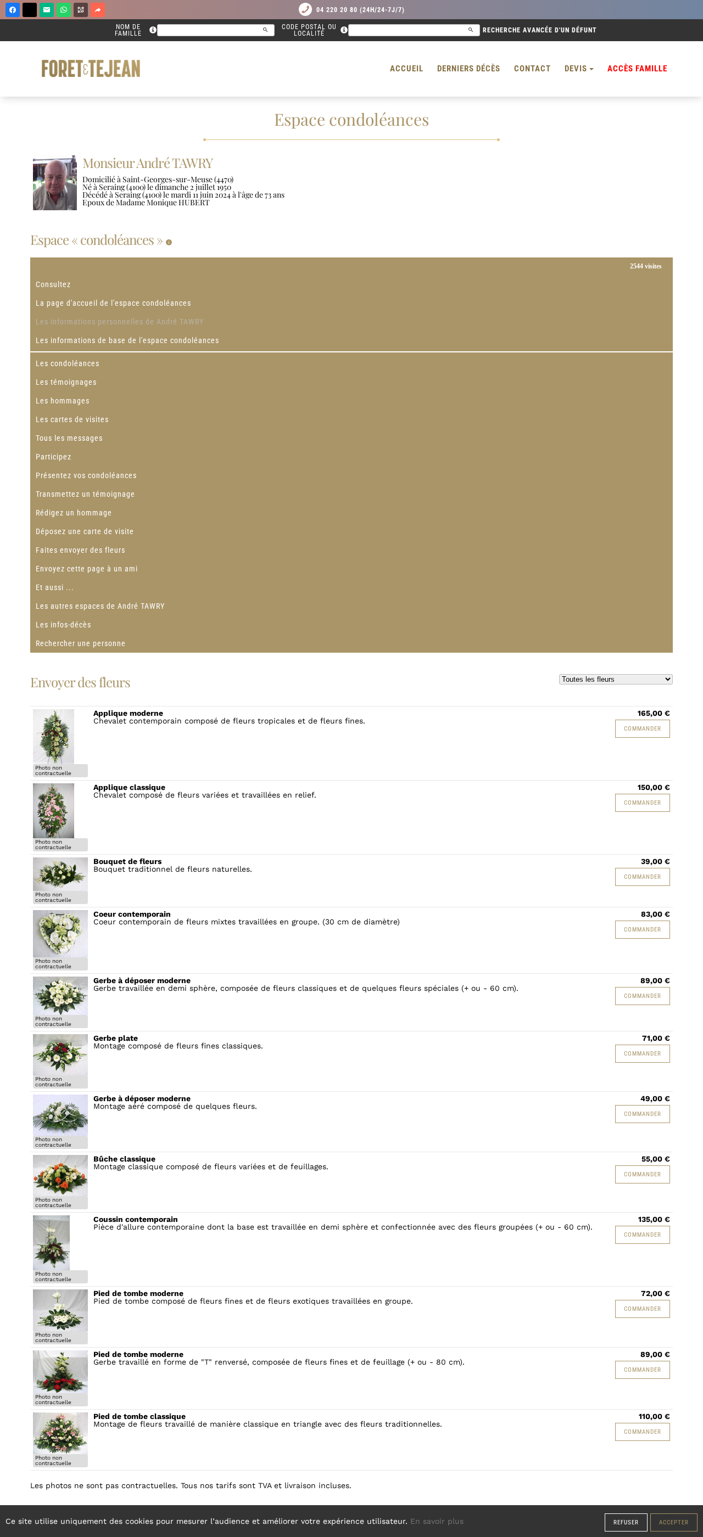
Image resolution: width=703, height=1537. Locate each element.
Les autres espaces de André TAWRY (100, 606)
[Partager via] (98, 10)
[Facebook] (12, 10)
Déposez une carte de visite (85, 531)
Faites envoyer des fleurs (80, 550)
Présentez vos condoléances (86, 475)
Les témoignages (66, 382)
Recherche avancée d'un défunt (540, 30)
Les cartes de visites (72, 419)
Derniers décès (468, 69)
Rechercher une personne (81, 643)
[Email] (47, 10)
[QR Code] (81, 10)
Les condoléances (67, 363)
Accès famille (637, 69)
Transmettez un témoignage (85, 494)
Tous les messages (69, 438)
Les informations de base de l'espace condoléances (127, 340)
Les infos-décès (63, 624)
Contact (532, 69)
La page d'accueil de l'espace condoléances (113, 303)
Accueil (406, 69)
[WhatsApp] (64, 10)
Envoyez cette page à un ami (87, 568)
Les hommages (63, 400)
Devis (576, 69)
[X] (30, 10)
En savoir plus (437, 1521)
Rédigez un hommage (74, 512)
